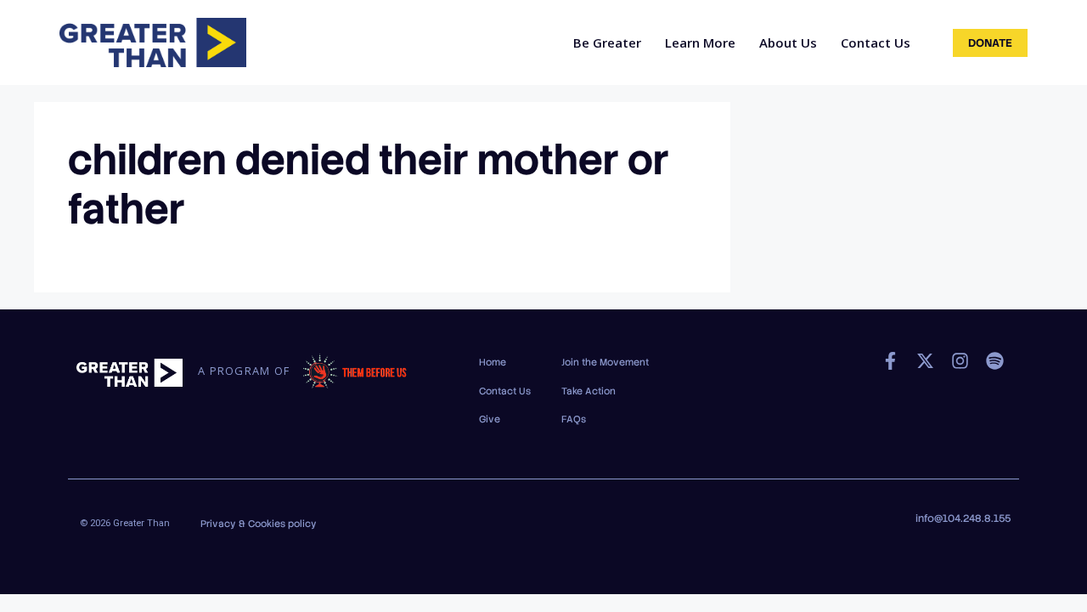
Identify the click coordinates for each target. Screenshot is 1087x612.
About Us (788, 42)
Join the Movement (605, 362)
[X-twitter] (925, 361)
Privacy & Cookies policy (258, 524)
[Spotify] (995, 361)
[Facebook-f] (890, 361)
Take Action (588, 391)
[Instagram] (960, 361)
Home (492, 362)
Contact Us (875, 42)
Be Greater (607, 42)
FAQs (573, 419)
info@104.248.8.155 (963, 518)
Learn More (700, 42)
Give (489, 419)
